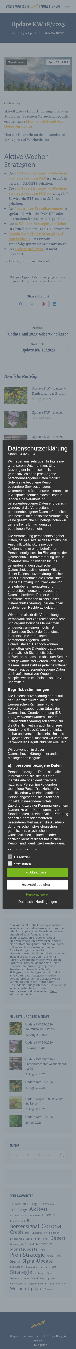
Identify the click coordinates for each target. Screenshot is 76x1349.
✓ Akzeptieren (37, 872)
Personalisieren (38, 894)
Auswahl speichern (37, 885)
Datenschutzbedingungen (37, 902)
